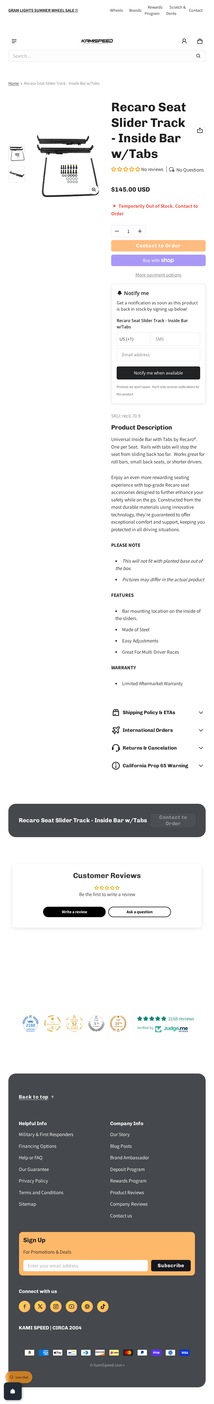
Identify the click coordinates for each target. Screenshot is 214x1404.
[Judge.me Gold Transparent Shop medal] (52, 1023)
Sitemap (27, 1204)
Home (13, 83)
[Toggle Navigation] (14, 41)
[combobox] (107, 56)
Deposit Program (127, 1169)
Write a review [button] (74, 912)
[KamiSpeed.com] (97, 41)
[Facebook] (24, 1306)
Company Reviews (129, 1204)
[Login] (184, 41)
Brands (135, 10)
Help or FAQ (31, 1157)
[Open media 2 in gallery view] (16, 174)
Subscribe (171, 1265)
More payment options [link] (158, 275)
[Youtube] (71, 1306)
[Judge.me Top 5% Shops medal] (96, 1023)
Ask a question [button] (140, 912)
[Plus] (140, 231)
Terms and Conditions (41, 1192)
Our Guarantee (34, 1169)
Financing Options (37, 1146)
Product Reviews (127, 1192)
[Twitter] (40, 1306)
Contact (196, 10)
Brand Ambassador (129, 1157)
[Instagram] (56, 1306)
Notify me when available (158, 373)
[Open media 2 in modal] (66, 165)
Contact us (121, 1215)
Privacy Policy (33, 1181)
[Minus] (117, 231)
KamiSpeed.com (108, 1365)
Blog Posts (121, 1146)
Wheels (116, 10)
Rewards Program (128, 1181)
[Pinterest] (87, 1306)
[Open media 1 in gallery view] (16, 153)
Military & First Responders (46, 1134)
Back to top (33, 1097)
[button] (200, 41)
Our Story (120, 1134)
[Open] (13, 1391)
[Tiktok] (103, 1306)
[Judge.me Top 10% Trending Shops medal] (118, 1023)
